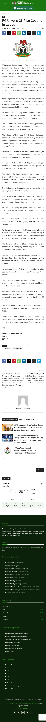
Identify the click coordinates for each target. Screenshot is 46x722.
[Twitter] (18, 712)
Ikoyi (34, 346)
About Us (18, 700)
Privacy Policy (9, 700)
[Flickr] (31, 712)
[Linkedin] (24, 33)
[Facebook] (4, 33)
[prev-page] (3, 458)
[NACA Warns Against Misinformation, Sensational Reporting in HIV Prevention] (7, 450)
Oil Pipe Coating (17, 348)
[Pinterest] (14, 33)
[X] (9, 33)
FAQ (23, 700)
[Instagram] (23, 712)
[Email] (29, 33)
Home (4, 13)
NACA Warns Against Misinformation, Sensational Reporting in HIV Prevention (25, 450)
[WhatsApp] (19, 33)
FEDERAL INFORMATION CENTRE (18, 346)
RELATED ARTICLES (10, 419)
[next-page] (7, 458)
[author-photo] (23, 406)
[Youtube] (27, 712)
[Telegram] (39, 33)
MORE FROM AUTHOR (26, 419)
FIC (9, 13)
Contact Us (30, 700)
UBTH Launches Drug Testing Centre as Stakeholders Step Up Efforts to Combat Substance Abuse (28, 427)
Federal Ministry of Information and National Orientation (20, 703)
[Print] (34, 33)
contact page (26, 548)
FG (30, 346)
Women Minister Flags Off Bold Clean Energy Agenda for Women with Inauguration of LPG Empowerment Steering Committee (33, 378)
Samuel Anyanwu (9, 28)
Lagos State (6, 348)
